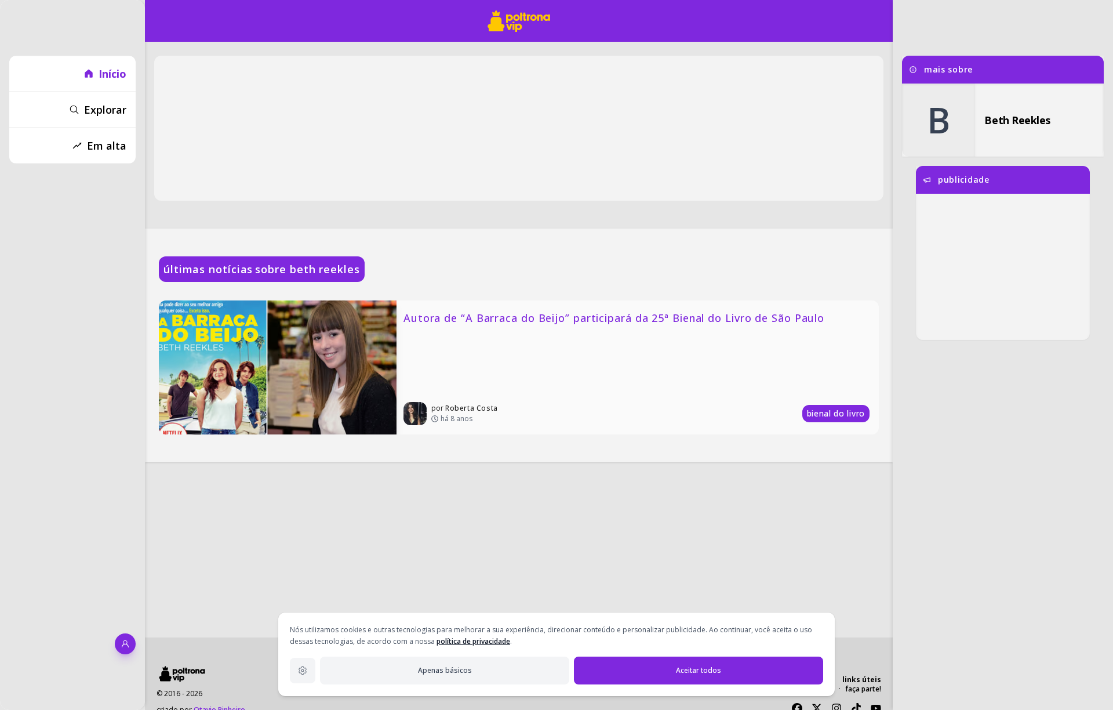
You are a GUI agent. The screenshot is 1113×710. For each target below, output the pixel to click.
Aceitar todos (698, 670)
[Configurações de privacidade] (302, 670)
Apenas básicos (445, 670)
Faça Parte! (863, 689)
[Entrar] (125, 643)
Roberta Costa (471, 408)
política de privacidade (473, 641)
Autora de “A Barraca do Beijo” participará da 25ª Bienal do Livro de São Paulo (613, 318)
